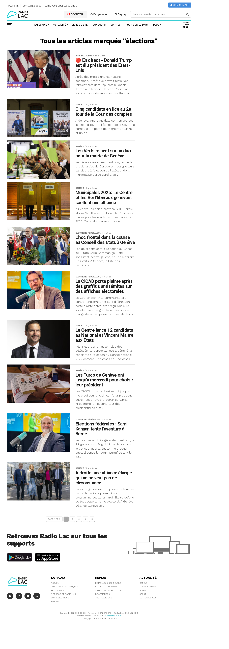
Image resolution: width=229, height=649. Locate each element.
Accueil (55, 583)
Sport (142, 594)
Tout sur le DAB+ (136, 24)
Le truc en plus (148, 598)
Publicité (13, 6)
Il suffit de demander (107, 587)
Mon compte (180, 5)
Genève (143, 583)
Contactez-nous (32, 6)
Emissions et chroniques (64, 587)
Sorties (115, 24)
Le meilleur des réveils (108, 583)
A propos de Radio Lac (63, 594)
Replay (121, 14)
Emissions (40, 24)
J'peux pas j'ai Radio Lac (108, 590)
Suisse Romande (148, 587)
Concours (99, 24)
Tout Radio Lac (103, 598)
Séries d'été (80, 24)
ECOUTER (76, 14)
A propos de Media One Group (61, 6)
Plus (156, 24)
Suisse (143, 590)
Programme (100, 14)
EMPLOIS (55, 601)
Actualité (59, 24)
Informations (102, 594)
